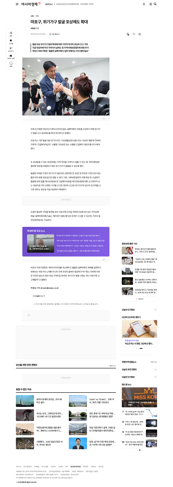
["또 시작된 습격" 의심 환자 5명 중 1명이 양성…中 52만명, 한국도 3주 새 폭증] (151, 416)
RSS (66, 466)
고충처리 (93, 466)
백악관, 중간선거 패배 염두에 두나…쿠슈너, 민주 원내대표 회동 (146, 250)
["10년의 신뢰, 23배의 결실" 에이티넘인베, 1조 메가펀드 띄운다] (127, 264)
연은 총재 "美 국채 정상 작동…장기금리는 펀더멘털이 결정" (102, 415)
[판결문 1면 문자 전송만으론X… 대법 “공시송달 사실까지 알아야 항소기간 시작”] (127, 274)
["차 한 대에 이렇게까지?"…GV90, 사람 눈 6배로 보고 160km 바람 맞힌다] (151, 436)
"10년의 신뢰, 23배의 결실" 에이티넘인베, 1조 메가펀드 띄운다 (146, 260)
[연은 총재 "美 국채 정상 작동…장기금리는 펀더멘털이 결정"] (78, 420)
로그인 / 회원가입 (144, 4)
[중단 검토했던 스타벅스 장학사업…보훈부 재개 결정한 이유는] (127, 284)
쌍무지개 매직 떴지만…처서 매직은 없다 (49, 401)
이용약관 (85, 466)
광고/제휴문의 (27, 466)
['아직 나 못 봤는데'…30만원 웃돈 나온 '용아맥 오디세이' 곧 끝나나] (151, 426)
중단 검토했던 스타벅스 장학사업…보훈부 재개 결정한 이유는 (146, 281)
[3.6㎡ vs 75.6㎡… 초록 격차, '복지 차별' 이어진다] (78, 406)
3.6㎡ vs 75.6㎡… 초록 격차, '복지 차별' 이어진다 (101, 401)
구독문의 (53, 466)
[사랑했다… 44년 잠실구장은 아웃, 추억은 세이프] (25, 449)
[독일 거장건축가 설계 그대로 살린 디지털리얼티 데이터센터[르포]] (78, 434)
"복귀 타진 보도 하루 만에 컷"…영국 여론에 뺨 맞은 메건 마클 (134, 445)
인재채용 (36, 466)
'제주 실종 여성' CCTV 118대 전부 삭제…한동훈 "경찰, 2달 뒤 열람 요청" (80, 241)
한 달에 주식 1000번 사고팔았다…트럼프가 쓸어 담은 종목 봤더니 (78, 236)
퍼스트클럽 (45, 466)
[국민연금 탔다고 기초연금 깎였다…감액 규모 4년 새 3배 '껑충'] (127, 294)
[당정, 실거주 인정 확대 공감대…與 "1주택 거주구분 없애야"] (78, 449)
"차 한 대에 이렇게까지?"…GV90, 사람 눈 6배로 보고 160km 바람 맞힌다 (80, 246)
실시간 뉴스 (49, 4)
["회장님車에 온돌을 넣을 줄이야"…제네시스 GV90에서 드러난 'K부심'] (25, 434)
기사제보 (60, 466)
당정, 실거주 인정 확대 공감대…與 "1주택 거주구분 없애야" (102, 443)
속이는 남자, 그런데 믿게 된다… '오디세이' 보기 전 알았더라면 (49, 415)
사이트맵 (100, 466)
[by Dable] (112, 366)
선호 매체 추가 (56, 34)
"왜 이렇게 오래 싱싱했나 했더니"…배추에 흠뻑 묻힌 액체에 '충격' (78, 251)
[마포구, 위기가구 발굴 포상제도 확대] (65, 87)
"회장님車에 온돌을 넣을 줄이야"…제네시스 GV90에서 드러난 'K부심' (49, 429)
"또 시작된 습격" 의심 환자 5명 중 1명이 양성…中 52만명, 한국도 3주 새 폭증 (134, 414)
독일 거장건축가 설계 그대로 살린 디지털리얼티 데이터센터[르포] (102, 429)
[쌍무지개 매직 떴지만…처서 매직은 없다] (25, 406)
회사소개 (18, 466)
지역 (37, 16)
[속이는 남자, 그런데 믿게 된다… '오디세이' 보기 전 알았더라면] (25, 420)
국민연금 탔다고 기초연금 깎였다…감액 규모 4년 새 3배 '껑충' (146, 291)
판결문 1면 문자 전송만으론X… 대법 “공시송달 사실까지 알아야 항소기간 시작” (146, 270)
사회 (32, 16)
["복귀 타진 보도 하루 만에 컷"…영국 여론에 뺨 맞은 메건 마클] (151, 447)
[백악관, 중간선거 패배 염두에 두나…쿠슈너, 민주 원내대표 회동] (127, 254)
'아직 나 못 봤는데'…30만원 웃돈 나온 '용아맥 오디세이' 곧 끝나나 (134, 424)
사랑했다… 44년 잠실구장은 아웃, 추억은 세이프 (49, 443)
